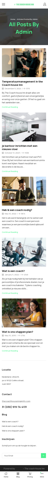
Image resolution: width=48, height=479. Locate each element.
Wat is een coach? (13, 271)
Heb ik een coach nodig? (17, 210)
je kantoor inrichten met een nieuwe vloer (19, 147)
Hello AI (19, 468)
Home (12, 19)
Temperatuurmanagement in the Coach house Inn (22, 83)
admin (35, 19)
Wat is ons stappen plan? (17, 332)
